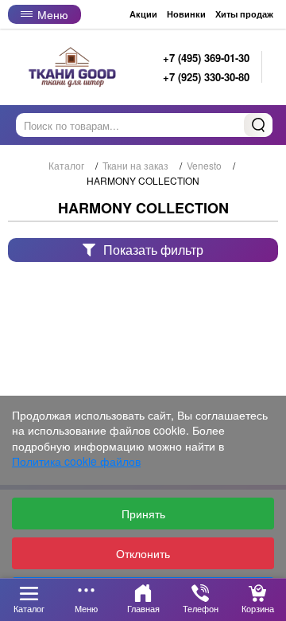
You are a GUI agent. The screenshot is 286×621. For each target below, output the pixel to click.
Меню (52, 14)
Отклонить (143, 553)
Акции (143, 14)
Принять (143, 513)
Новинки (186, 14)
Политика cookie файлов (76, 461)
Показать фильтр (153, 249)
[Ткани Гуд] (74, 66)
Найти (258, 125)
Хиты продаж (244, 14)
